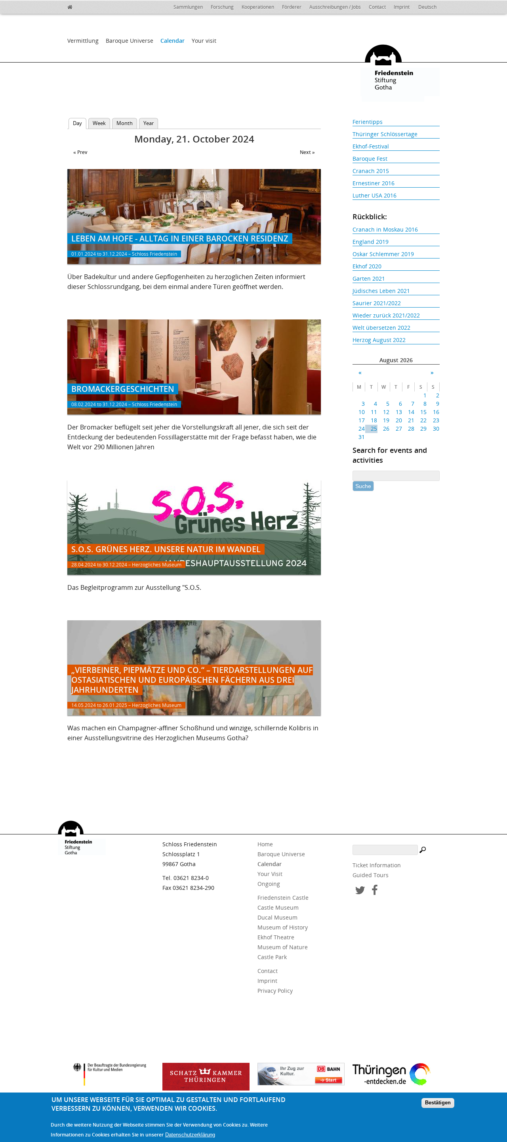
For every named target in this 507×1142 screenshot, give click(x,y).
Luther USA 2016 (374, 195)
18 (374, 420)
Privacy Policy (275, 990)
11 (374, 412)
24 (361, 428)
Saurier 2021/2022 (377, 303)
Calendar (172, 40)
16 (436, 412)
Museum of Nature (282, 947)
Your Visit (269, 874)
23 (436, 420)
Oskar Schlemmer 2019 (383, 254)
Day (79, 123)
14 (411, 412)
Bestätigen (438, 1103)
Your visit (204, 40)
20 (399, 420)
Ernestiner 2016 (374, 183)
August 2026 (396, 360)
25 (374, 428)
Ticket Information (377, 865)
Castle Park (272, 957)
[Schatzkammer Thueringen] (206, 1077)
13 (399, 412)
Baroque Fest (370, 158)
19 (386, 420)
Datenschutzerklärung (190, 1135)
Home (265, 844)
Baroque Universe (129, 40)
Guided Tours (371, 875)
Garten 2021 (369, 278)
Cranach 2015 (371, 171)
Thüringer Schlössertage (385, 134)
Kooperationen (258, 7)
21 (411, 420)
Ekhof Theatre (275, 937)
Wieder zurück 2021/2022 (386, 315)
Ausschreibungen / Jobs (335, 7)
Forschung (222, 7)
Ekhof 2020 (367, 266)
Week (99, 123)
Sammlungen (188, 7)
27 (399, 428)
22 (423, 420)
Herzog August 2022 (379, 340)
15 (423, 412)
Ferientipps (368, 121)
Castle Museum (278, 907)
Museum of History (282, 927)
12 (386, 412)
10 (361, 412)
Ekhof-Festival (371, 146)
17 (361, 420)
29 (423, 428)
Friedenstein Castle (283, 897)
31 (361, 437)
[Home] (87, 6)
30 (436, 428)
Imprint (402, 7)
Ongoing (268, 883)
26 (386, 428)
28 (411, 428)
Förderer (291, 7)
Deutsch (427, 7)
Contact (377, 7)
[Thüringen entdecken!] (396, 1075)
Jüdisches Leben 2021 (381, 291)
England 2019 (371, 241)
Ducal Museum (277, 917)
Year (148, 123)
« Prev (80, 152)
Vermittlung (83, 40)
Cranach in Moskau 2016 (385, 229)
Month (124, 123)
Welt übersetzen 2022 (381, 327)
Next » (307, 152)
